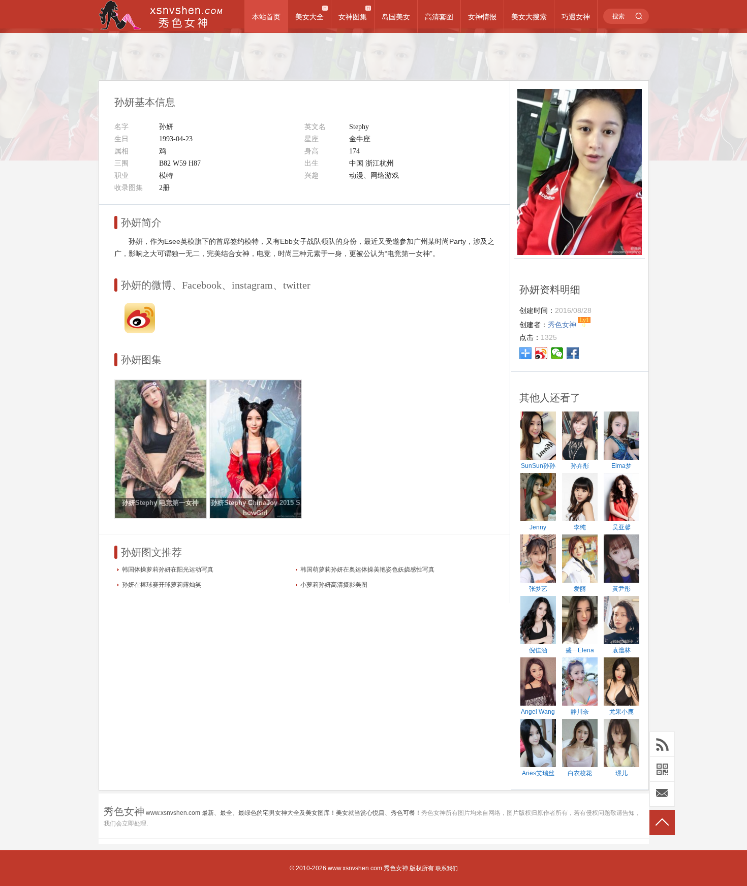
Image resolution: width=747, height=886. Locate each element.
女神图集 (352, 17)
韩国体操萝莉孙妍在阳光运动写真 (167, 569)
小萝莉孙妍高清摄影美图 (333, 584)
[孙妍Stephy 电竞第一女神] (160, 516)
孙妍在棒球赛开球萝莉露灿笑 (161, 584)
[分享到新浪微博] (541, 353)
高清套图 (439, 17)
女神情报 (482, 17)
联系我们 (446, 868)
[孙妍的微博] (139, 331)
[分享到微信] (557, 353)
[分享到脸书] (573, 353)
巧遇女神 (576, 17)
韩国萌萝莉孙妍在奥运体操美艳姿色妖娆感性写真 (367, 569)
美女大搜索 (529, 17)
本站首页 (266, 17)
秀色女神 (396, 868)
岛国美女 (396, 17)
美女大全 (309, 17)
